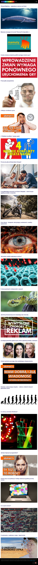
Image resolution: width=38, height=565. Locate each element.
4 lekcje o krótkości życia (8, 110)
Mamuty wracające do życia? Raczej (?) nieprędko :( (15, 32)
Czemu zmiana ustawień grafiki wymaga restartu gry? (15, 55)
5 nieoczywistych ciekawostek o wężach (12, 289)
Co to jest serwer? (6, 505)
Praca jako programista (7, 80)
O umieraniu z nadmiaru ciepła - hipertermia (13, 535)
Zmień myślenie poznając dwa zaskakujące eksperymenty (17, 361)
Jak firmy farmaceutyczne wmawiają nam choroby (14, 314)
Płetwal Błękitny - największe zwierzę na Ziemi (13, 6)
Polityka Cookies (32, 560)
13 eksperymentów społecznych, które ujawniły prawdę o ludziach (19, 340)
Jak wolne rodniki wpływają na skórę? (11, 256)
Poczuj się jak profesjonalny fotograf (11, 162)
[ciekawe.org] (9, 2)
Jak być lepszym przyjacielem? (9, 452)
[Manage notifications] (35, 563)
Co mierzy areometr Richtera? (9, 411)
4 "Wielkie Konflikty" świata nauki (10, 136)
